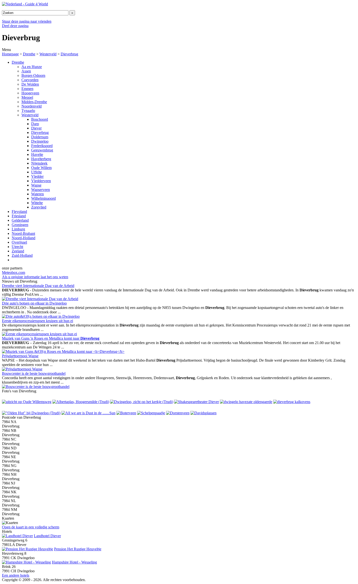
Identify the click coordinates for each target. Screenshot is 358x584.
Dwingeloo (39, 141)
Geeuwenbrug (42, 150)
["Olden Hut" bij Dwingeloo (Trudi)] (31, 413)
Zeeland (18, 251)
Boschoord (39, 119)
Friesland (19, 216)
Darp (35, 124)
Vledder (37, 176)
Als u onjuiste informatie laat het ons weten (35, 277)
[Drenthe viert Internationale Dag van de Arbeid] (40, 299)
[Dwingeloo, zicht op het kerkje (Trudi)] (141, 402)
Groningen (20, 225)
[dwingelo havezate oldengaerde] (246, 402)
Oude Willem (41, 168)
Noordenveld (31, 106)
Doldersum (39, 137)
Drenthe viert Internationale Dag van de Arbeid (38, 286)
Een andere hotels (15, 575)
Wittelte (37, 203)
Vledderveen (41, 181)
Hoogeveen (30, 93)
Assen (26, 71)
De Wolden (30, 84)
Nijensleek (39, 163)
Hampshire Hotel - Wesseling (74, 562)
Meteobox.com (13, 272)
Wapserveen (40, 190)
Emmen (27, 89)
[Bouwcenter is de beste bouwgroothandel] (35, 387)
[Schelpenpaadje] (151, 413)
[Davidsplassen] (203, 413)
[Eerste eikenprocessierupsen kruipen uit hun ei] (39, 334)
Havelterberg (41, 159)
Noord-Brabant (23, 233)
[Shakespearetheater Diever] (196, 402)
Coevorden (29, 80)
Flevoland (19, 211)
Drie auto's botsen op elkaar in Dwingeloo (34, 303)
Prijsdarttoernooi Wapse (20, 356)
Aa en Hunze (31, 67)
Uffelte (36, 172)
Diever (36, 128)
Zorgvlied (38, 207)
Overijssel (19, 242)
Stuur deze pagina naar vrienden (26, 21)
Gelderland (20, 220)
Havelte (37, 154)
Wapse (36, 185)
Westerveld (48, 54)
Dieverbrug (69, 54)
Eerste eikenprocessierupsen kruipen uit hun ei (37, 321)
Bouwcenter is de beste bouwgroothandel (34, 373)
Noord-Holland (23, 238)
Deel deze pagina (15, 26)
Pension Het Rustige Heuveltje (77, 549)
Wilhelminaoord (43, 198)
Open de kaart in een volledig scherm (30, 527)
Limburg (18, 229)
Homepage (10, 54)
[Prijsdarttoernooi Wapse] (22, 369)
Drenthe (29, 54)
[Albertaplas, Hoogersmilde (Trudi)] (80, 402)
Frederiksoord (42, 146)
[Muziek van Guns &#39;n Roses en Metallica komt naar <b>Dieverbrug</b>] (63, 351)
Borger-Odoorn (33, 75)
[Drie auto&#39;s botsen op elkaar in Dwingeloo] (41, 316)
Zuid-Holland (22, 255)
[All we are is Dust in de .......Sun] (88, 413)
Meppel (27, 97)
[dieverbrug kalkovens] (291, 402)
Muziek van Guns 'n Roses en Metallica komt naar (50, 338)
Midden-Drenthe (34, 102)
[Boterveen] (126, 413)
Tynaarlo (28, 111)
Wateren (37, 194)
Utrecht (17, 247)
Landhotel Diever (47, 536)
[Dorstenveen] (177, 413)
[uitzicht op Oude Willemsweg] (26, 402)
